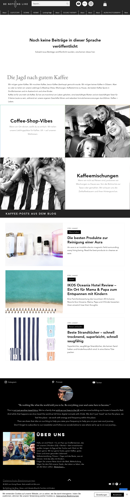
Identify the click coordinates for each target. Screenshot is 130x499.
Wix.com (37, 484)
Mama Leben (74, 232)
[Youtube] (78, 3)
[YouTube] (93, 382)
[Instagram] (5, 382)
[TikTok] (120, 484)
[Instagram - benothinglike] (90, 3)
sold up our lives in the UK (67, 410)
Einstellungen (101, 494)
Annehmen (117, 494)
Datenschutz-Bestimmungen (19, 480)
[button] (105, 4)
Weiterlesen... (59, 467)
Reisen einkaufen (75, 326)
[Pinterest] (53, 382)
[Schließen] (126, 494)
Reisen (71, 279)
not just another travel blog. (25, 410)
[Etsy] (84, 3)
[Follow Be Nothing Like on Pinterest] (116, 484)
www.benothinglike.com (11, 490)
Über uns (51, 434)
